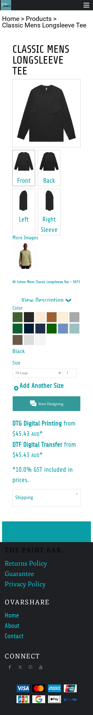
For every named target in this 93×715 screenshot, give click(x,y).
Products (39, 18)
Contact (14, 636)
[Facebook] (9, 667)
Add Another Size (42, 385)
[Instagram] (30, 667)
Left (24, 219)
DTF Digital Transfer (37, 444)
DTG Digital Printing (37, 423)
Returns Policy (26, 563)
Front (23, 180)
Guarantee (19, 574)
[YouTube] (40, 667)
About (12, 625)
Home (10, 18)
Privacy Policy (25, 584)
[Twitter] (20, 667)
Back (49, 180)
